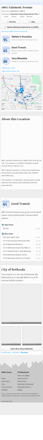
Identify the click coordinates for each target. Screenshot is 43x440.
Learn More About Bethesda (21, 349)
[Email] (10, 375)
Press (3, 384)
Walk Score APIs (23, 378)
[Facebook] (6, 375)
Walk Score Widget (23, 375)
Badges (20, 390)
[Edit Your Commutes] (39, 14)
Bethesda (5, 11)
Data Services (22, 381)
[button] (21, 90)
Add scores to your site (11, 71)
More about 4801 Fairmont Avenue (13, 31)
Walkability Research (24, 387)
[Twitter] (2, 375)
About (3, 378)
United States (6, 352)
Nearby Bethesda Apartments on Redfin (23, 27)
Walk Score (6, 372)
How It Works (5, 381)
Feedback (4, 390)
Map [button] (33, 22)
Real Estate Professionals (26, 384)
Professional (23, 372)
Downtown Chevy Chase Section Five (24, 14)
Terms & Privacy (6, 387)
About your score (8, 68)
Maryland (15, 352)
